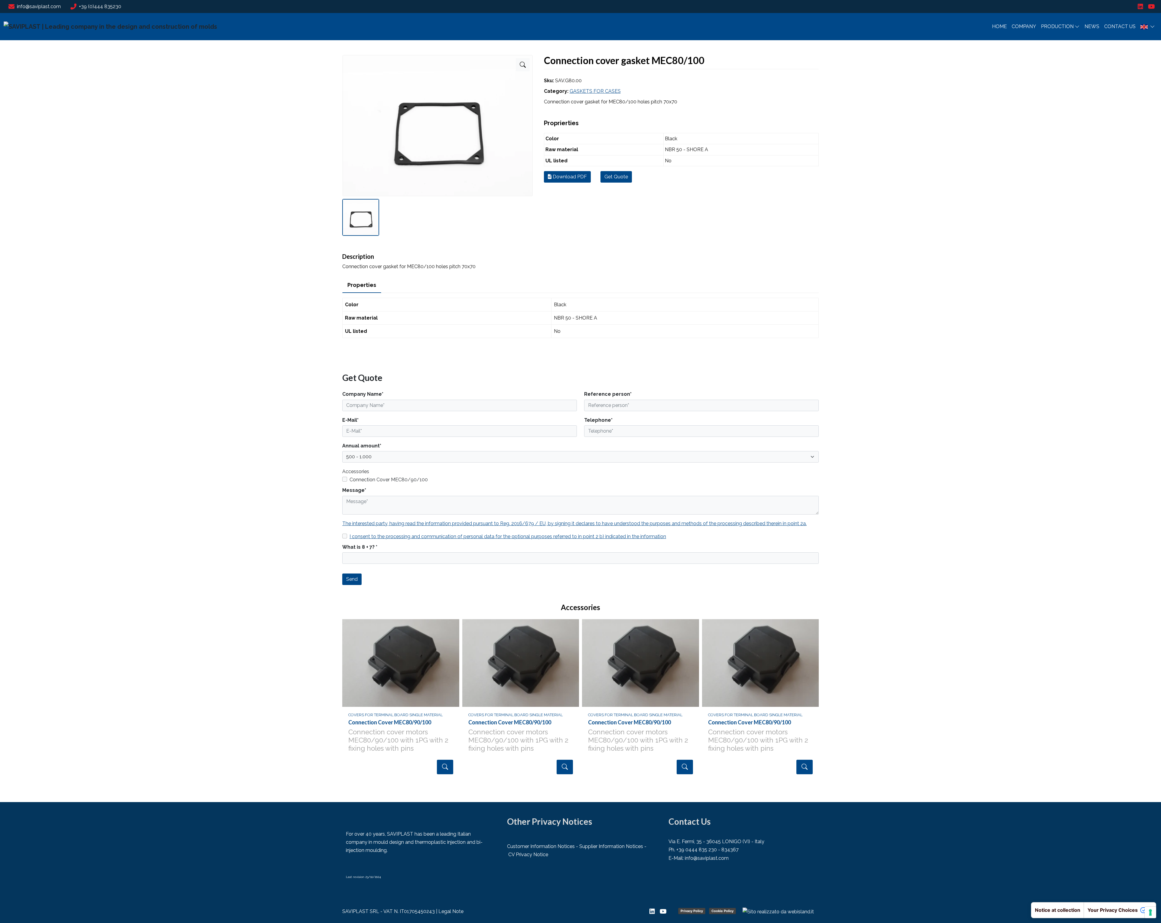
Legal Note (450, 911)
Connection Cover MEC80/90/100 (389, 480)
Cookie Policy (722, 911)
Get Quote (616, 177)
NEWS (1092, 26)
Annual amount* (361, 446)
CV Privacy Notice (528, 854)
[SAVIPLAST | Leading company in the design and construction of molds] (110, 26)
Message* (354, 490)
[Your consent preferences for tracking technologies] (1150, 912)
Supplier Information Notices (611, 846)
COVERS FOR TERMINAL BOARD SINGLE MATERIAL (395, 715)
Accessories (355, 471)
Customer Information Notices (541, 846)
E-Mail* (350, 420)
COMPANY (1024, 26)
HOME (999, 26)
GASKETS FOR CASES (595, 91)
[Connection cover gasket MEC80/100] (523, 64)
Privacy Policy (692, 911)
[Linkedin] (1140, 6)
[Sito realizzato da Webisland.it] (778, 911)
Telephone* (598, 420)
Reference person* (608, 394)
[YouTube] (1151, 6)
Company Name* (362, 394)
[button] (1147, 26)
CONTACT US (1120, 26)
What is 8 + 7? (359, 547)
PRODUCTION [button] (1057, 26)
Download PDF (569, 177)
